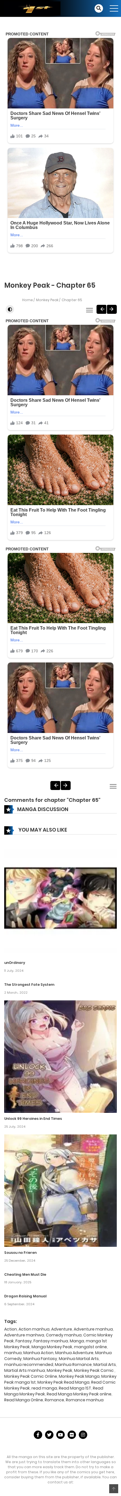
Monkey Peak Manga (79, 1376)
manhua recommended (28, 1364)
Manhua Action (38, 1353)
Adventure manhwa (24, 1335)
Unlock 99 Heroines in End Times (33, 1118)
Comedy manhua (64, 1335)
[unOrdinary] (60, 900)
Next (112, 309)
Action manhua (34, 1329)
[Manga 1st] (32, 8)
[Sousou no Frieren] (60, 1190)
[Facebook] (38, 1435)
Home (27, 300)
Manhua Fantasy (40, 1358)
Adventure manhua (93, 1329)
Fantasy (23, 1341)
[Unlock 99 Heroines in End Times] (60, 1056)
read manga (44, 1388)
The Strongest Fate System (29, 984)
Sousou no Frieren (20, 1252)
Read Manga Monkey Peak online (79, 1394)
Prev (101, 309)
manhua (13, 1353)
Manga (77, 1341)
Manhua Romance (73, 1364)
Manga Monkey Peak (52, 1347)
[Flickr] (72, 1435)
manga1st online (90, 1347)
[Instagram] (83, 1435)
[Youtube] (60, 1435)
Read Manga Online (23, 1400)
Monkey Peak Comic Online (30, 1376)
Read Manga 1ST (75, 1388)
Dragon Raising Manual (25, 1296)
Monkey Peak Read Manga (63, 1382)
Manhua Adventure (74, 1353)
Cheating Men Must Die (25, 1274)
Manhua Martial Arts (79, 1358)
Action (10, 1329)
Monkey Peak (47, 300)
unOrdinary (14, 962)
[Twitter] (49, 1435)
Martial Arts (104, 1364)
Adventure (61, 1329)
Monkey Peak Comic (94, 1370)
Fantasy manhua (50, 1341)
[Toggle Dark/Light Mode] (10, 309)
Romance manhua (85, 1400)
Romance (54, 1400)
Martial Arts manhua (24, 1370)
